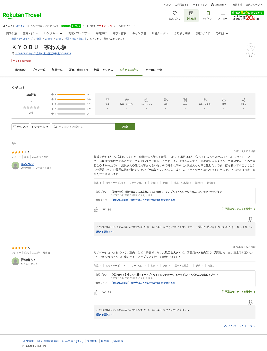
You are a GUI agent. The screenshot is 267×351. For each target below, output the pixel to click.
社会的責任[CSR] (72, 341)
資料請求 (117, 341)
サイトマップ (200, 4)
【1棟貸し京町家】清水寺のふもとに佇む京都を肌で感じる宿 (142, 199)
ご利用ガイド (182, 4)
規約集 (105, 341)
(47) (78, 70)
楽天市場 (237, 4)
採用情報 (92, 341)
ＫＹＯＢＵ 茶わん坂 (39, 47)
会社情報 (28, 341)
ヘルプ (167, 4)
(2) (129, 70)
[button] (51, 165)
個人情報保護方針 (48, 341)
